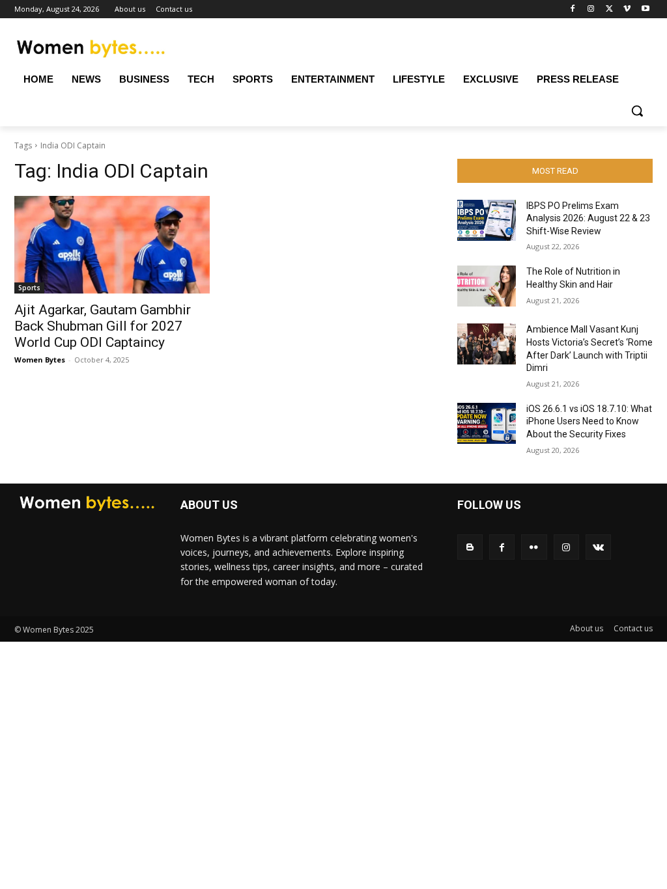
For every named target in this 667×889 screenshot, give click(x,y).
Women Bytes (39, 359)
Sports (29, 287)
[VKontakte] (598, 547)
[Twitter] (609, 9)
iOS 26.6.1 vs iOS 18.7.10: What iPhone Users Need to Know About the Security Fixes (589, 421)
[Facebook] (572, 9)
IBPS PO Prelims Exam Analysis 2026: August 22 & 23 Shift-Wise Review (588, 218)
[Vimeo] (626, 9)
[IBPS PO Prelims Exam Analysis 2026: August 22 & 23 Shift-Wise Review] (486, 220)
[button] (637, 110)
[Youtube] (645, 9)
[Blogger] (470, 547)
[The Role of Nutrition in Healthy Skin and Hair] (486, 286)
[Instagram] (591, 9)
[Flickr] (533, 547)
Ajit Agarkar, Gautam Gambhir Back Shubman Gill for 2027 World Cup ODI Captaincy (102, 326)
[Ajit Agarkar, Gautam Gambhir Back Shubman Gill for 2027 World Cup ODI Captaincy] (112, 245)
